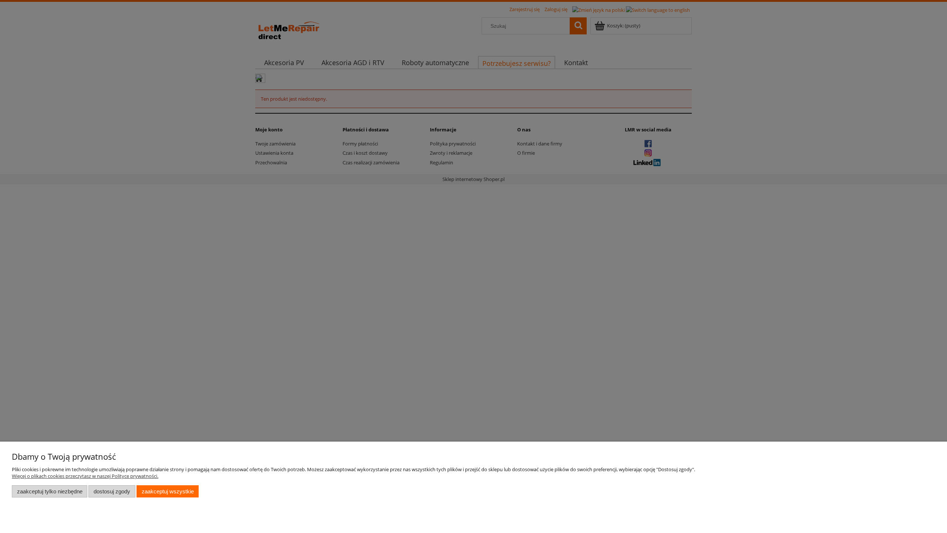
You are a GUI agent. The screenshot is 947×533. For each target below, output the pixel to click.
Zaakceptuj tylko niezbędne (49, 491)
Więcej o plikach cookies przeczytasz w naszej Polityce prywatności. (85, 476)
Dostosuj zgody (112, 491)
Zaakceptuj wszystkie (168, 491)
